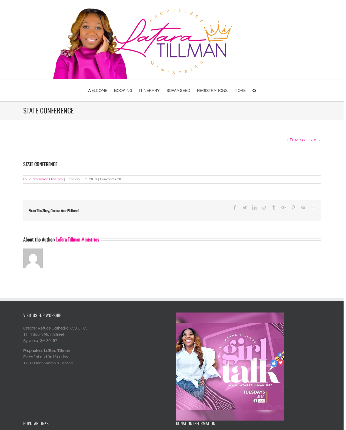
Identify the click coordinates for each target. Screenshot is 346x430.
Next (314, 140)
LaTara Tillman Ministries (45, 179)
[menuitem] (101, 90)
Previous (297, 140)
